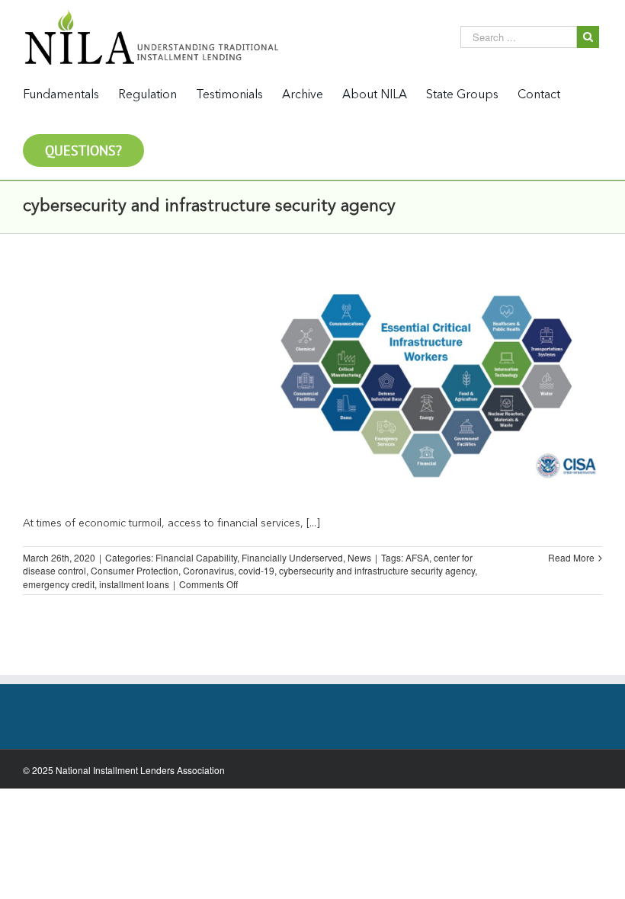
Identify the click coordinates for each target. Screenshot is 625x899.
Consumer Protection (134, 570)
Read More (571, 557)
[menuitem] (70, 94)
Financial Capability (196, 557)
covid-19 (256, 570)
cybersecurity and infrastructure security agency (377, 570)
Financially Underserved (292, 557)
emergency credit (59, 583)
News (359, 557)
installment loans (134, 583)
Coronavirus (208, 570)
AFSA (417, 557)
